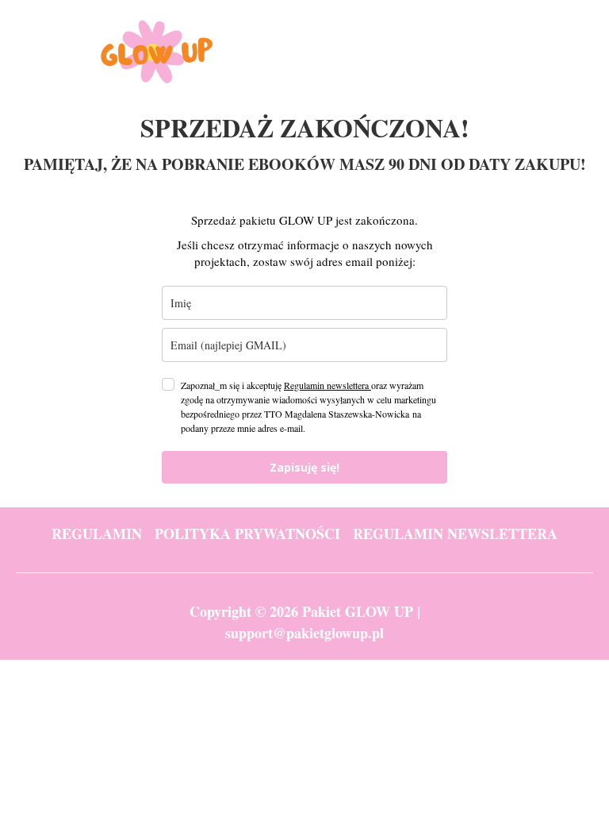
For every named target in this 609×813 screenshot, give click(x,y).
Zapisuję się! (304, 467)
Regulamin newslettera (327, 385)
